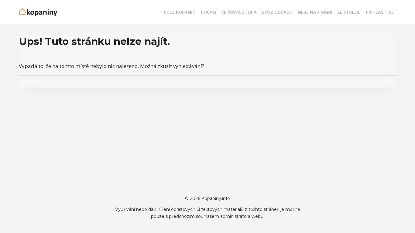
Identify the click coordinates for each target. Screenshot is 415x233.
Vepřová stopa (239, 12)
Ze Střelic (349, 12)
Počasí (208, 12)
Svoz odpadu (277, 12)
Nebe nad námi (315, 12)
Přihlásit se (380, 12)
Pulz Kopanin (180, 12)
